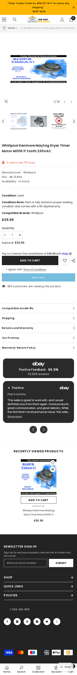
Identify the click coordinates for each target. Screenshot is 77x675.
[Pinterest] (27, 621)
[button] (64, 102)
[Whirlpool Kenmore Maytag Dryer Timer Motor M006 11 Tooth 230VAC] (38, 477)
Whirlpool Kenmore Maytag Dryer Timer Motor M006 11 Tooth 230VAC (39, 513)
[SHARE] (72, 260)
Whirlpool (29, 172)
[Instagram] (17, 621)
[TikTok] (37, 621)
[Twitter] (56, 621)
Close (73, 7)
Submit (61, 563)
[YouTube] (46, 621)
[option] (38, 69)
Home (11, 28)
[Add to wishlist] (65, 260)
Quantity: (8, 228)
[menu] (4, 19)
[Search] (15, 19)
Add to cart (30, 260)
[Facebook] (7, 621)
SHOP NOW (39, 11)
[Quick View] (53, 469)
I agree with (14, 269)
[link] (21, 669)
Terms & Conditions (34, 269)
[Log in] (62, 19)
